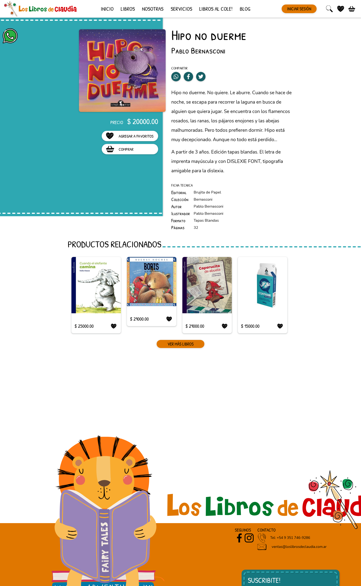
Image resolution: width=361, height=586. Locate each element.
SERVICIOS (181, 8)
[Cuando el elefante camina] (96, 285)
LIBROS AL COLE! (216, 8)
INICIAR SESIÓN (299, 9)
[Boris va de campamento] (151, 281)
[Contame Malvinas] (262, 285)
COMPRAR (126, 149)
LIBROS (128, 8)
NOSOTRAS (152, 8)
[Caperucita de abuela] (207, 285)
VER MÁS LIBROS (181, 344)
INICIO (107, 8)
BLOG (245, 8)
